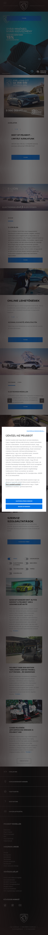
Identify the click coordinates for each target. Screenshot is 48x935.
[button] (35, 431)
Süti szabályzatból (13, 484)
